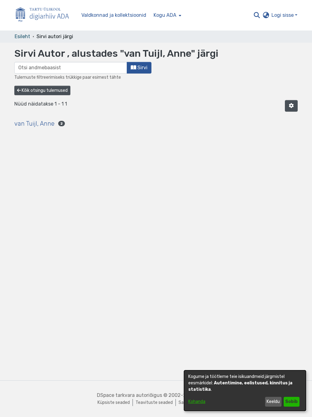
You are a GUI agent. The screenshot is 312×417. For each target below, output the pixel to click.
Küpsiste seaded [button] (114, 402)
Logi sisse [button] (283, 15)
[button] (257, 15)
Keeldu (273, 401)
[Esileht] (44, 15)
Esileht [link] (22, 36)
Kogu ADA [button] (165, 15)
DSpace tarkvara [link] (116, 395)
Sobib (291, 401)
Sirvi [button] (141, 67)
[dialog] (245, 390)
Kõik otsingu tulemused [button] (44, 90)
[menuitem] (166, 15)
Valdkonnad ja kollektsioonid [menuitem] (113, 15)
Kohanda (196, 401)
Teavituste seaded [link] (154, 402)
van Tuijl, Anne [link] (34, 123)
